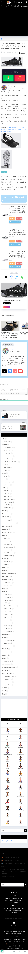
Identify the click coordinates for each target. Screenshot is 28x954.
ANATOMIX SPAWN (10, 676)
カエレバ (14, 236)
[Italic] (3, 394)
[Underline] (5, 394)
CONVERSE (6, 516)
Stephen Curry (8, 684)
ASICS (5, 487)
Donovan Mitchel (9, 456)
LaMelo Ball (8, 643)
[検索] (25, 830)
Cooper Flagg (6, 520)
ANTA (4, 479)
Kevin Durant (8, 614)
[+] (18, 393)
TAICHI (6, 476)
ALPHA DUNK (8, 597)
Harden (20, 789)
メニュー (19, 952)
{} (16, 393)
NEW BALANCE (7, 579)
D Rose (7, 796)
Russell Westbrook (9, 552)
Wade (6, 564)
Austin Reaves (8, 661)
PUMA (5, 637)
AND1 (4, 473)
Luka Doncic (8, 550)
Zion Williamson (9, 555)
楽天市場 (19, 218)
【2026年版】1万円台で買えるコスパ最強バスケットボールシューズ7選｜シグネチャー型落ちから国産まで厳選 (14, 871)
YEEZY (6, 470)
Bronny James (7, 513)
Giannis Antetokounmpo (11, 605)
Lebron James (8, 622)
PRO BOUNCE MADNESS (11, 461)
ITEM (4, 535)
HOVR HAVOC (8, 682)
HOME (14, 892)
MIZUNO (5, 567)
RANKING (5, 649)
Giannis (7, 761)
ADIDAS (5, 444)
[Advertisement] (14, 22)
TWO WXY (7, 585)
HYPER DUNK (8, 608)
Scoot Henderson (9, 646)
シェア (8, 952)
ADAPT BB (7, 594)
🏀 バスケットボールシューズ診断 (10, 860)
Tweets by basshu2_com (8, 841)
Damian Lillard (8, 450)
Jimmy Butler (8, 561)
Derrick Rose (8, 453)
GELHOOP (7, 496)
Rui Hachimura (7, 664)
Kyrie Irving (7, 484)
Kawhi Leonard (8, 582)
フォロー (14, 952)
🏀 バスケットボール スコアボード (10, 857)
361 (4, 438)
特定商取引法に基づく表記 (8, 876)
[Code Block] (13, 394)
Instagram (15, 374)
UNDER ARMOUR (8, 673)
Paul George (8, 628)
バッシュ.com (16, 2)
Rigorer (5, 658)
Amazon (12, 218)
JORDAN (5, 538)
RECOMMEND (7, 652)
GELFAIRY (7, 493)
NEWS (5, 588)
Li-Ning (5, 558)
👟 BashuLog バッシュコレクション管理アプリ (13, 863)
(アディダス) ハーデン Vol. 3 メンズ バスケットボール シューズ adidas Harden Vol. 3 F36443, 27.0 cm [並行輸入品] (17, 254)
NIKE (4, 591)
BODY (4, 510)
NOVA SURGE (8, 507)
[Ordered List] (8, 394)
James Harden (12, 313)
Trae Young (7, 467)
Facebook (10, 374)
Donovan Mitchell (20, 803)
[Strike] (6, 394)
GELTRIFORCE (9, 502)
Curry (7, 733)
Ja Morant (7, 611)
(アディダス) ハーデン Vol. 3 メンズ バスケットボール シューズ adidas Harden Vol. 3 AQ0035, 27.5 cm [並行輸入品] (17, 209)
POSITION (5, 634)
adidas (8, 315)
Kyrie (7, 768)
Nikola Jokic (7, 441)
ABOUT (4, 866)
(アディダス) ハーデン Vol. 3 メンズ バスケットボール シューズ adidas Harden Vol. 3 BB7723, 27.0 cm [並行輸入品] (17, 231)
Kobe (20, 775)
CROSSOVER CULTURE (9, 523)
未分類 (4, 690)
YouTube (20, 374)
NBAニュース (7, 576)
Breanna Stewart (9, 640)
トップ (25, 952)
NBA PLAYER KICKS (9, 573)
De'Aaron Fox (8, 679)
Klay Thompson (8, 482)
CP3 (20, 740)
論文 (4, 694)
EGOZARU (6, 529)
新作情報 (5, 687)
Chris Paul (7, 541)
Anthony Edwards (9, 447)
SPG (6, 464)
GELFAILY (20, 898)
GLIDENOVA (8, 505)
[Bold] (1, 394)
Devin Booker (7, 526)
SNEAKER (6, 670)
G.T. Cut (7, 603)
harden (14, 315)
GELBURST (8, 490)
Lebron (20, 761)
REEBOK (5, 655)
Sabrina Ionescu (9, 631)
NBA (4, 570)
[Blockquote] (12, 394)
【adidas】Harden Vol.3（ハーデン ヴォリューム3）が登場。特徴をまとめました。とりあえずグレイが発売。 (14, 129)
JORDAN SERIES (9, 547)
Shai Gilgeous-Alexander (10, 667)
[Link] (15, 394)
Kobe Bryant (8, 617)
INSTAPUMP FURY (8, 532)
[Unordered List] (10, 394)
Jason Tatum (8, 544)
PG (7, 775)
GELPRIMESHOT (9, 499)
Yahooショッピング (15, 221)
